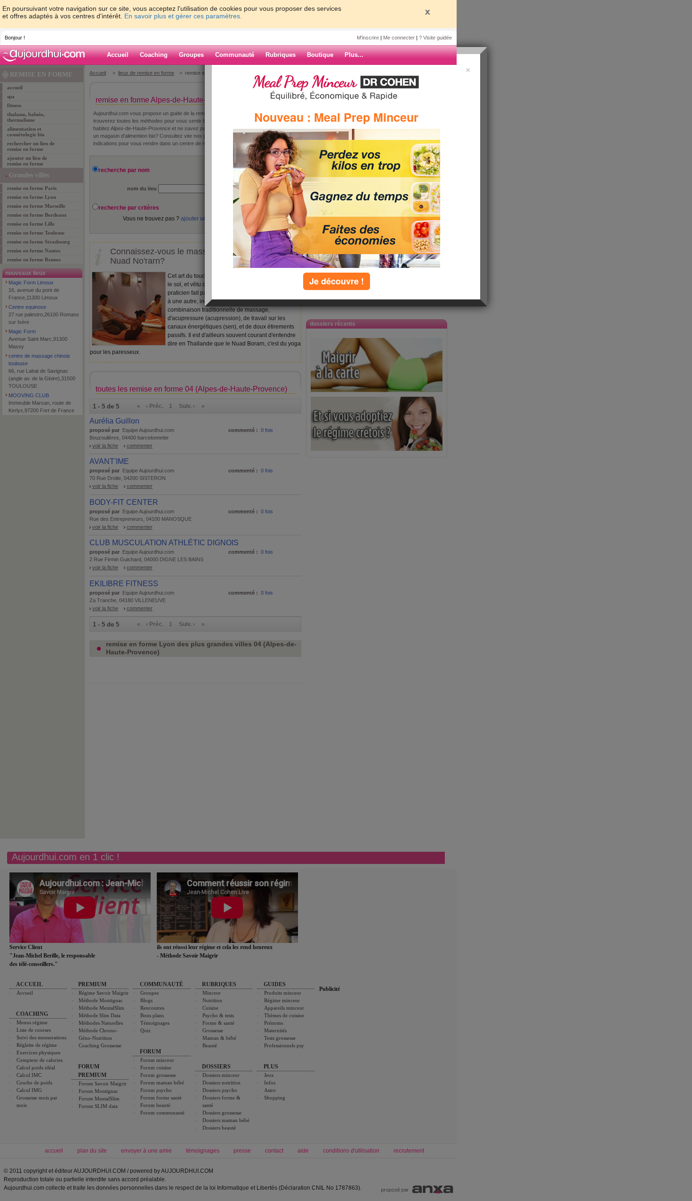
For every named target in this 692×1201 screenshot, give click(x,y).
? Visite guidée (435, 37)
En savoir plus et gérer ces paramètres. (183, 16)
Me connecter (399, 37)
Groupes (191, 54)
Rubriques (281, 54)
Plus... (354, 54)
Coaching (154, 54)
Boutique (320, 54)
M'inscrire (368, 37)
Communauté (234, 54)
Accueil (118, 54)
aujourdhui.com (46, 55)
